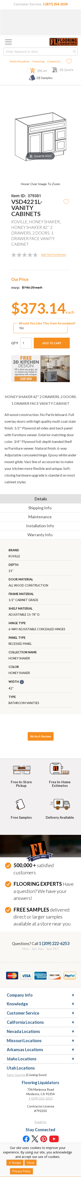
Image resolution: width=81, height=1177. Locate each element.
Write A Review (40, 736)
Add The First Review (53, 254)
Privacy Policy (21, 1171)
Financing (38, 61)
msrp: (15, 287)
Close (30, 1162)
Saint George (16, 1075)
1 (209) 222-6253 (54, 943)
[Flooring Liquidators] (64, 42)
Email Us (40, 1122)
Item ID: (18, 196)
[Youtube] (54, 1138)
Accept (16, 1162)
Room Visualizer (20, 61)
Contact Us (54, 61)
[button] (66, 201)
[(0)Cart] (29, 70)
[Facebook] (25, 1138)
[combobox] (40, 51)
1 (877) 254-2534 (55, 4)
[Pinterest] (43, 1138)
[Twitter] (34, 1138)
